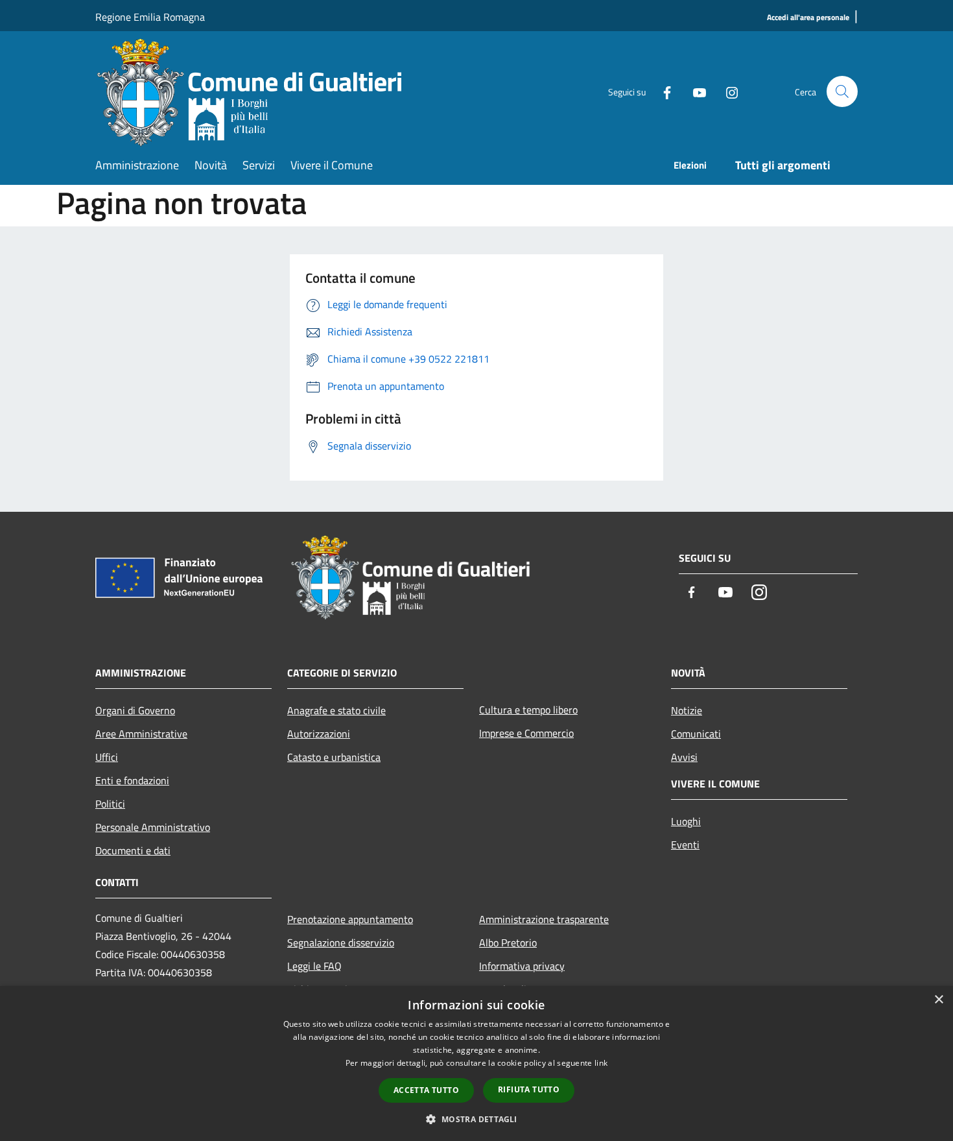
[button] (476, 1118)
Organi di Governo (135, 710)
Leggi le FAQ (314, 966)
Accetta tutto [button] (426, 1090)
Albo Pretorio (508, 942)
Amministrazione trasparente (544, 919)
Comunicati (696, 733)
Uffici (106, 757)
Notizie (686, 710)
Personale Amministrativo (152, 827)
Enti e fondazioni (132, 780)
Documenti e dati (133, 850)
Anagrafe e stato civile (336, 710)
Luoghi (686, 821)
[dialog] (476, 1063)
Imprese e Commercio (526, 733)
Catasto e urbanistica (334, 757)
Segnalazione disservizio (340, 942)
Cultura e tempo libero (528, 709)
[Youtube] (694, 91)
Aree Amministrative (141, 733)
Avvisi (684, 757)
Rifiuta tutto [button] (528, 1089)
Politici (110, 803)
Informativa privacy (522, 966)
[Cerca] (842, 91)
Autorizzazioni (318, 733)
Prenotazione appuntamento (350, 919)
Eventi (685, 844)
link (600, 1062)
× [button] (938, 1000)
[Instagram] (727, 91)
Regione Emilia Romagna (150, 17)
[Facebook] (662, 91)
